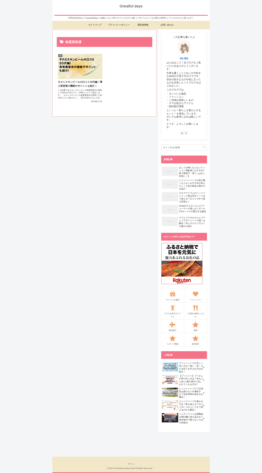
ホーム (131, 464)
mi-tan (184, 58)
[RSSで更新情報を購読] (186, 133)
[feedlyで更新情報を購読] (182, 133)
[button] (204, 147)
